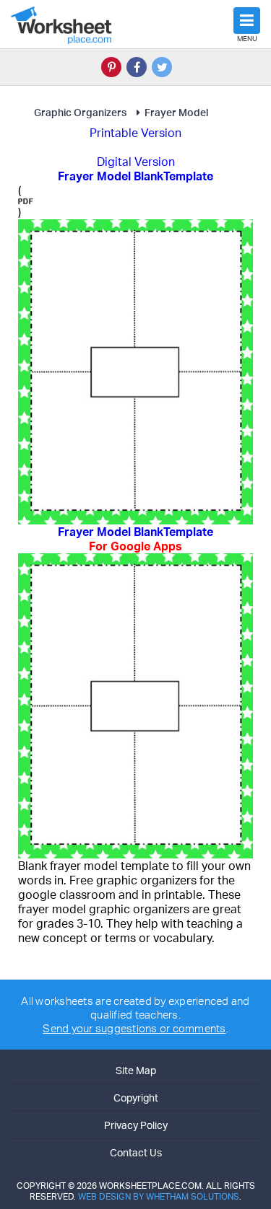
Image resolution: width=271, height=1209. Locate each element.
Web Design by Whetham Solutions (158, 1196)
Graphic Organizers (80, 112)
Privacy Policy (136, 1125)
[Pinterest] (111, 67)
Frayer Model (176, 112)
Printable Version (135, 133)
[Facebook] (136, 67)
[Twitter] (162, 67)
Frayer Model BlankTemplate (135, 538)
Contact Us (136, 1152)
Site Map (136, 1070)
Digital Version (136, 161)
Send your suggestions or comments (134, 1028)
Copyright (135, 1097)
